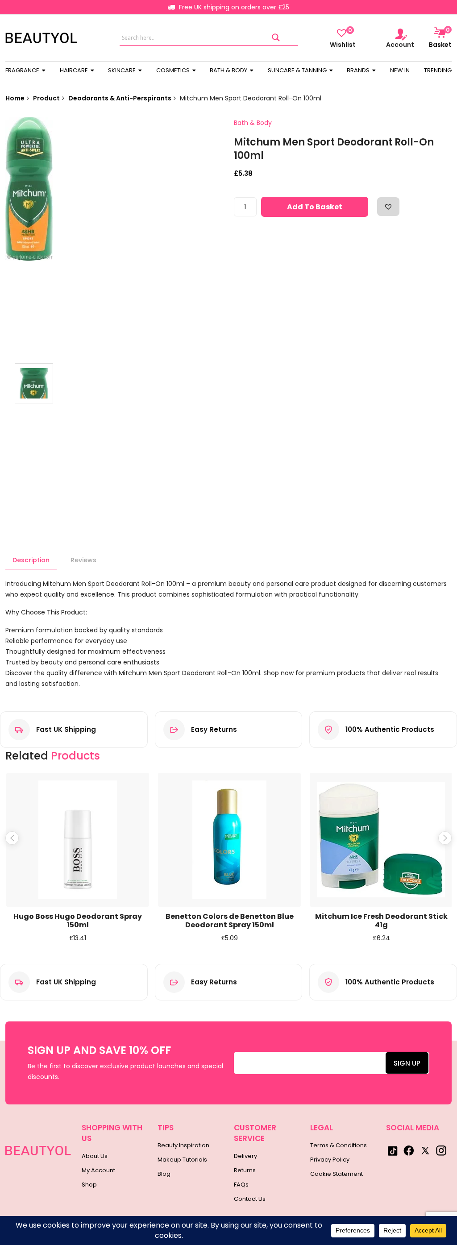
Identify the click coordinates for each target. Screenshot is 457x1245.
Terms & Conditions (338, 1145)
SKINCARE (122, 70)
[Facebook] (408, 1150)
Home (15, 98)
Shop (89, 1184)
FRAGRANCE (23, 70)
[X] (425, 1150)
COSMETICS (173, 70)
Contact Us (250, 1199)
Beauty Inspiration (183, 1145)
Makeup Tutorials (182, 1159)
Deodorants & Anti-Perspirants (119, 98)
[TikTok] (392, 1150)
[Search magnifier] (275, 38)
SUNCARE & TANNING (298, 70)
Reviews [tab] (83, 560)
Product (46, 98)
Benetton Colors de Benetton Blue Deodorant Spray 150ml (230, 920)
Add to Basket (314, 207)
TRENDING (438, 70)
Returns (245, 1170)
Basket (440, 37)
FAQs (241, 1184)
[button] (388, 207)
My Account (98, 1170)
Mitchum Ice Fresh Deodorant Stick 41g (381, 920)
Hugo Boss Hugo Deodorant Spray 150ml (77, 920)
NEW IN (400, 70)
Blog (164, 1174)
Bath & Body (253, 122)
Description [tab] (31, 560)
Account (400, 44)
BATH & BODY (229, 70)
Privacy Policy (329, 1159)
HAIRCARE (74, 70)
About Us (95, 1156)
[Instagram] (441, 1150)
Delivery (245, 1156)
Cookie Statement (336, 1174)
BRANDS (359, 70)
